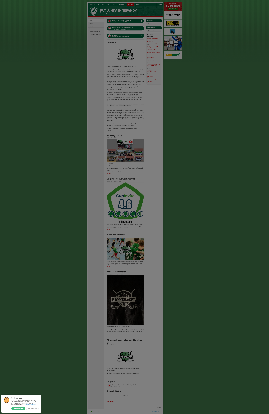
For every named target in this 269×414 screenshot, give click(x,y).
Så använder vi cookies (30, 404)
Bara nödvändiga (32, 408)
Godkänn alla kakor (18, 408)
